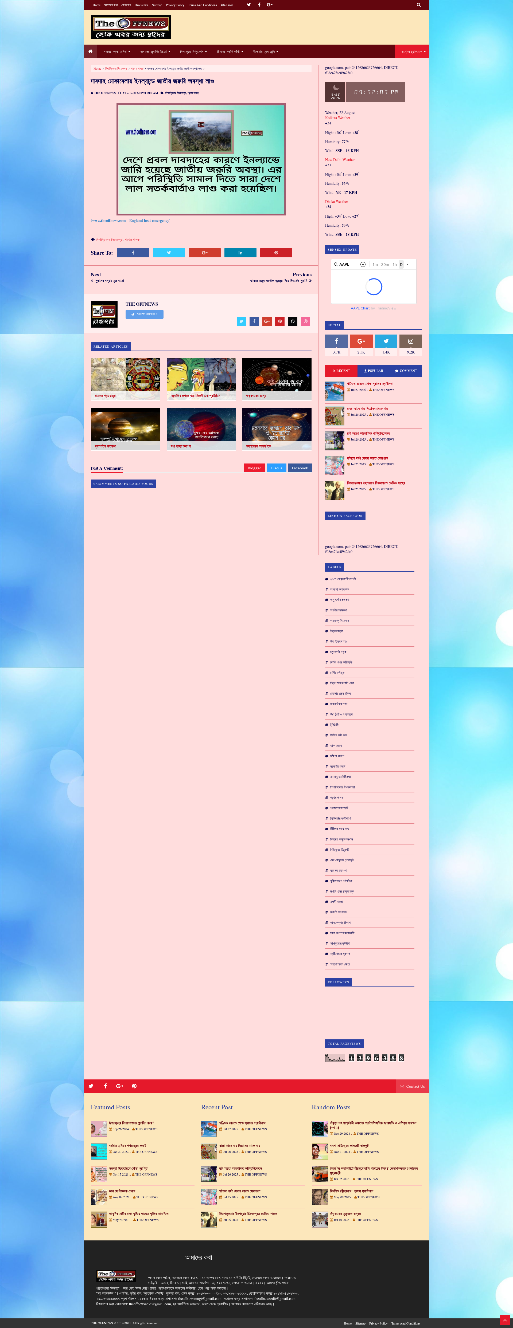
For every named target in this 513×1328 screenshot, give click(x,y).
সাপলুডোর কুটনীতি (340, 943)
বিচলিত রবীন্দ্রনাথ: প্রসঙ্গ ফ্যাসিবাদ (351, 1191)
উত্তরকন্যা (336, 630)
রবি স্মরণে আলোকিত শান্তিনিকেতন (368, 433)
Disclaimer (141, 5)
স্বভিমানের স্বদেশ (340, 953)
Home (96, 5)
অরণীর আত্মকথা (338, 610)
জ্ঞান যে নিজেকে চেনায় (122, 1191)
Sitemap (157, 5)
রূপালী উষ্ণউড (338, 912)
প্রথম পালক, (193, 93)
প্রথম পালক (137, 68)
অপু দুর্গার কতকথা (339, 599)
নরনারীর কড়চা (337, 766)
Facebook (300, 468)
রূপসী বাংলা (336, 901)
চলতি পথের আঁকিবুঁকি (341, 662)
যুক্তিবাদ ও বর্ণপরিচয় (341, 880)
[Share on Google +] (205, 252)
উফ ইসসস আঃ (338, 641)
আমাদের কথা (111, 5)
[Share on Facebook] (133, 252)
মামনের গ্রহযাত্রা (105, 396)
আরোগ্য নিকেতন (339, 620)
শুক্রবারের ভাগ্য (256, 396)
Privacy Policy (175, 5)
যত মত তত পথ (338, 870)
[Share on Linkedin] (240, 252)
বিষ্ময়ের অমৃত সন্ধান (341, 839)
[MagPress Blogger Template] (131, 27)
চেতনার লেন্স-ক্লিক (340, 693)
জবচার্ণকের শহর (338, 703)
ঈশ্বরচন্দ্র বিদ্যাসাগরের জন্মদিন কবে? (131, 1123)
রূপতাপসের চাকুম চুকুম (342, 891)
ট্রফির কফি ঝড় (338, 735)
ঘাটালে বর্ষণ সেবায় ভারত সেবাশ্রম (367, 458)
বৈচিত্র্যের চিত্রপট (339, 849)
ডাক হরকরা (336, 745)
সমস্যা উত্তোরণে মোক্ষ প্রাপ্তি (128, 1168)
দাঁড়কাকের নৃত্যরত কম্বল (345, 1214)
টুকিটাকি (334, 724)
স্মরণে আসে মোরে (340, 964)
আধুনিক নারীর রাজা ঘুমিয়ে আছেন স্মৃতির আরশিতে (139, 1214)
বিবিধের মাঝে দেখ (339, 828)
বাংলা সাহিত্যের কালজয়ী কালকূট (349, 1146)
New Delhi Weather (340, 159)
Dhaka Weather (336, 201)
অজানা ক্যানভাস (339, 589)
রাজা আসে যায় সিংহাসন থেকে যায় (367, 408)
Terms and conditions (202, 5)
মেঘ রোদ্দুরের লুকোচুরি (341, 860)
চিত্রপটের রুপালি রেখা (342, 683)
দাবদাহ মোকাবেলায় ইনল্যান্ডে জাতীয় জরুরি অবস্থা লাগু (152, 81)
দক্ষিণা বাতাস (337, 755)
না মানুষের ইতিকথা (340, 776)
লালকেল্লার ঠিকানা (340, 922)
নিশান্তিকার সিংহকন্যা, (176, 93)
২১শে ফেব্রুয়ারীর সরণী (343, 578)
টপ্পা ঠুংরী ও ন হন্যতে (341, 714)
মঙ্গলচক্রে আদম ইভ (258, 446)
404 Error (227, 5)
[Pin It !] (276, 252)
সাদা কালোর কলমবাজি (342, 932)
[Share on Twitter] (169, 252)
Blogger (254, 468)
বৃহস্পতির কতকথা (105, 446)
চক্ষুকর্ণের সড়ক (338, 651)
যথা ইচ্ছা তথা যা (181, 446)
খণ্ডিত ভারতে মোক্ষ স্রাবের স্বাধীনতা (370, 384)
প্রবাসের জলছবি (339, 808)
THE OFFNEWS (102, 1323)
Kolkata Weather (338, 117)
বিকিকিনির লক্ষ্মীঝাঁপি (340, 818)
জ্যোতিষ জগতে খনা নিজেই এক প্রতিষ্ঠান (195, 396)
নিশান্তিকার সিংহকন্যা (116, 68)
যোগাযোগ (126, 5)
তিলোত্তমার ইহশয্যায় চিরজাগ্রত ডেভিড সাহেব (376, 483)
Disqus (276, 468)
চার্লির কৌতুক (337, 672)
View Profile (147, 314)
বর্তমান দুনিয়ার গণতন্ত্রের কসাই (127, 1146)
